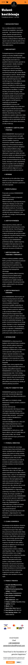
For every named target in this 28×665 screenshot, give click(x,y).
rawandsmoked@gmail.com (14, 646)
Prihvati (10, 662)
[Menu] (25, 2)
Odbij (19, 662)
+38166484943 (14, 643)
